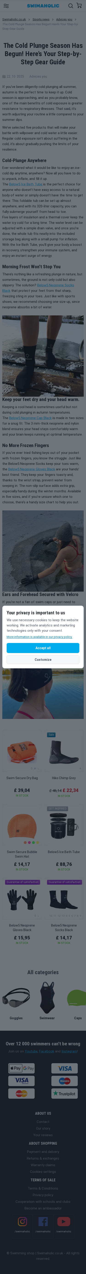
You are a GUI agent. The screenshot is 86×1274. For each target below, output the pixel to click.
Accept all (43, 648)
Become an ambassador (43, 1208)
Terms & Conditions (43, 1188)
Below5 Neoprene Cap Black (30, 418)
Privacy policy (43, 1195)
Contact (43, 1122)
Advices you (64, 19)
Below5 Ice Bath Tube (26, 184)
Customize (43, 659)
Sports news (41, 19)
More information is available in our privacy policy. (39, 637)
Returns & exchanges (43, 1158)
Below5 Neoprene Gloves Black (31, 469)
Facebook (46, 1051)
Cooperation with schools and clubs (43, 1202)
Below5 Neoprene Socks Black (64, 928)
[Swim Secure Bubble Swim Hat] (22, 825)
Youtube (31, 1051)
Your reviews (43, 1135)
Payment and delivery (43, 1152)
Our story (43, 1128)
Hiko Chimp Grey (64, 778)
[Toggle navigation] (6, 5)
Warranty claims (43, 1165)
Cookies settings (43, 1172)
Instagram (69, 1051)
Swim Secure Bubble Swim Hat (22, 854)
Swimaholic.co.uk (14, 19)
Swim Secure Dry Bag (22, 778)
